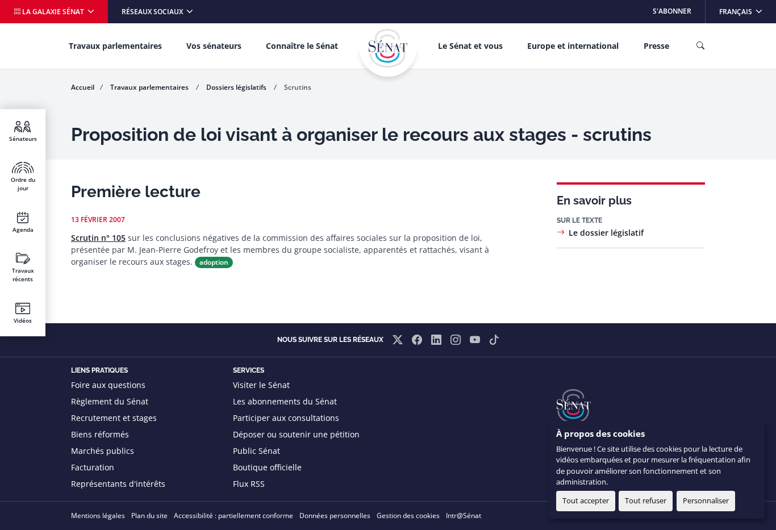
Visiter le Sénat (261, 384)
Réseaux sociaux (153, 11)
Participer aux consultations (286, 417)
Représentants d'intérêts (118, 483)
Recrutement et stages (114, 417)
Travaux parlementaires (115, 45)
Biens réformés (100, 434)
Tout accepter (585, 500)
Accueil (82, 87)
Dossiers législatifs (237, 87)
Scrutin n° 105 (98, 237)
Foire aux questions (108, 384)
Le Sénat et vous (470, 45)
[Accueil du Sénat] (388, 48)
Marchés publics (102, 450)
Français (747, 11)
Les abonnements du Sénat (285, 401)
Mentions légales (98, 515)
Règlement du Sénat (109, 401)
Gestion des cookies (408, 515)
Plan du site (149, 515)
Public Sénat (256, 450)
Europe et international (573, 45)
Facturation (92, 467)
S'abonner (672, 11)
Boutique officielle (267, 467)
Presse (656, 45)
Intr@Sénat (463, 515)
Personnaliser (706, 500)
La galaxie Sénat (53, 11)
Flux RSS (249, 483)
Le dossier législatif (606, 232)
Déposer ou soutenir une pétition (296, 434)
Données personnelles (334, 515)
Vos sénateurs (213, 45)
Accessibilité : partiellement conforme (233, 515)
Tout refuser (645, 500)
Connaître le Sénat (302, 45)
